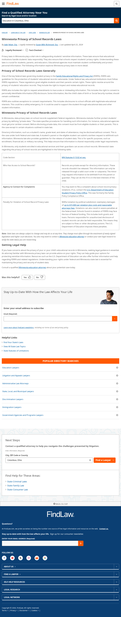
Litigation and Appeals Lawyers (16, 375)
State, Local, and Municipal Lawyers (18, 391)
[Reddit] (37, 558)
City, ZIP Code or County (16, 455)
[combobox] (49, 460)
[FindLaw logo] (14, 4)
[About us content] (116, 566)
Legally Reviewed (13, 50)
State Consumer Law (17, 489)
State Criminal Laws (17, 481)
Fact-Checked (35, 50)
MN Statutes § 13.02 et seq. (74, 157)
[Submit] (114, 318)
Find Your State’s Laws (13, 342)
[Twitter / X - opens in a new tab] (20, 558)
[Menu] (3, 3)
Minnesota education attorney (32, 267)
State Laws (32, 32)
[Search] (116, 3)
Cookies (34, 610)
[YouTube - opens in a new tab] (12, 558)
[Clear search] (90, 460)
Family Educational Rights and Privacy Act (74, 76)
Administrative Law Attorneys (15, 383)
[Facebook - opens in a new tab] (4, 558)
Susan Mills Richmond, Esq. (47, 44)
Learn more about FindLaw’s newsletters (19, 327)
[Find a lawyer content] (116, 574)
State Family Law (15, 485)
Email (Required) (10, 314)
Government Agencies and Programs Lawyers (22, 415)
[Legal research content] (116, 589)
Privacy (13, 610)
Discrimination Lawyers (12, 399)
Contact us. (103, 529)
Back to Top (62, 504)
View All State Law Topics (15, 346)
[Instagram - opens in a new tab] (28, 558)
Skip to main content (60, 2)
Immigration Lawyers (11, 407)
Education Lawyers (10, 367)
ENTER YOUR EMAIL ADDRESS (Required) (18, 538)
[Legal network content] (116, 597)
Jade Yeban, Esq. (10, 44)
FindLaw (5, 32)
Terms (4, 610)
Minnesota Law (44, 32)
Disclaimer (23, 610)
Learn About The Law (18, 32)
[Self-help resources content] (116, 582)
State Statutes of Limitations (16, 350)
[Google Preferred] (45, 558)
